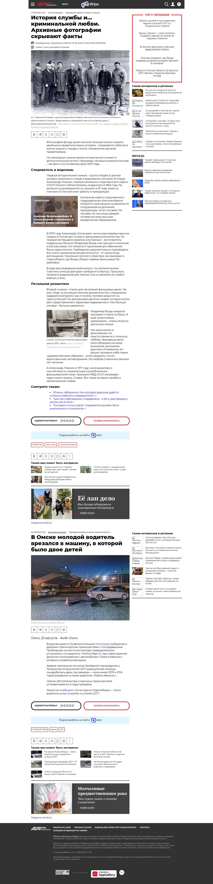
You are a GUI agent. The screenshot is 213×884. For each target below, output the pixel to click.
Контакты (144, 827)
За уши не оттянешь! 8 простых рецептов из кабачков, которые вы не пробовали (163, 92)
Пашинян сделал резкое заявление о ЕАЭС (163, 181)
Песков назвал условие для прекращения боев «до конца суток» (162, 202)
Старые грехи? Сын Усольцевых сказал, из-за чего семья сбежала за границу (162, 591)
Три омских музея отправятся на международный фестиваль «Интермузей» (60, 479)
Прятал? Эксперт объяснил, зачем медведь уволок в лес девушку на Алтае (162, 581)
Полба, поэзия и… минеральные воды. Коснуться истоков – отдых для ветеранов (110, 469)
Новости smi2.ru (41, 522)
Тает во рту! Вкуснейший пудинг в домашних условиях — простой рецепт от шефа (162, 570)
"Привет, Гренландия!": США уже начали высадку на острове (160, 161)
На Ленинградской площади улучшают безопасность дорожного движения (108, 764)
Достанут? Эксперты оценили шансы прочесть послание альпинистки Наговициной (163, 550)
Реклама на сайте (62, 827)
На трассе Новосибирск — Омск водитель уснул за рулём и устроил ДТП (60, 754)
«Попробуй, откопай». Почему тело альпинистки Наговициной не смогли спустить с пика (162, 123)
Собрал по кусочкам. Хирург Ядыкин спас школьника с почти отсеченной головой (163, 144)
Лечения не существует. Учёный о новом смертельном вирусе (161, 132)
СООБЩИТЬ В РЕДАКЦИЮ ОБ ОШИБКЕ (70, 831)
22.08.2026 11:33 (38, 532)
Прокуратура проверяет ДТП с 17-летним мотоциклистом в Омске (60, 763)
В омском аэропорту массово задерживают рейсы (157, 48)
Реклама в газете (82, 827)
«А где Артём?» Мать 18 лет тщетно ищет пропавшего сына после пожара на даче (162, 113)
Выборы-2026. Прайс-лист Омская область (115, 827)
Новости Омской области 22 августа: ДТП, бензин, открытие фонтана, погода (157, 73)
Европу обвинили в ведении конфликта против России (158, 171)
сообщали (66, 690)
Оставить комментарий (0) (106, 421)
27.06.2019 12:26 (38, 13)
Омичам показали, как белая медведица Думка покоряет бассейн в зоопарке (157, 61)
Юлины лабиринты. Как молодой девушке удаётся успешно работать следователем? (84, 394)
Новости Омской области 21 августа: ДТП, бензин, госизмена (60, 772)
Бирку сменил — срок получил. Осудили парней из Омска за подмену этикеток (157, 36)
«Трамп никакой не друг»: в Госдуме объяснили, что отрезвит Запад (162, 192)
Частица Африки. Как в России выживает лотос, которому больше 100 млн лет (162, 540)
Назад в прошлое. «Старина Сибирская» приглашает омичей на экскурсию (60, 469)
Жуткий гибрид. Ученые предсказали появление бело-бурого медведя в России (163, 560)
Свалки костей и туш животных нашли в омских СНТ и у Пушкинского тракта (157, 23)
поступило (102, 644)
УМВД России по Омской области (48, 622)
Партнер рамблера (80, 872)
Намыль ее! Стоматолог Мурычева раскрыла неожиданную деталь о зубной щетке (162, 103)
